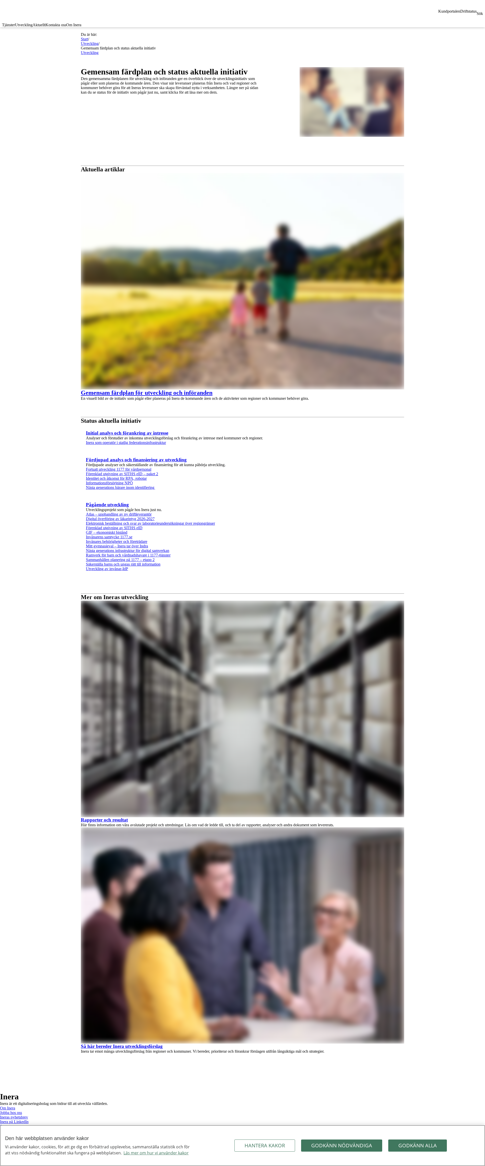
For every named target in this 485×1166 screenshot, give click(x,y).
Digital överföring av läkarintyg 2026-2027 (120, 519)
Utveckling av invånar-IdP (107, 569)
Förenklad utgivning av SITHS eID (114, 528)
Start (84, 39)
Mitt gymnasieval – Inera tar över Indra (117, 546)
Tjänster (8, 25)
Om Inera (73, 25)
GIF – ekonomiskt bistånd (106, 532)
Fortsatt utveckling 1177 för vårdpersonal (118, 469)
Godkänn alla (417, 1145)
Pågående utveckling (107, 504)
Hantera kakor (265, 1145)
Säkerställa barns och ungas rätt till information (123, 564)
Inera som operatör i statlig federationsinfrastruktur (126, 442)
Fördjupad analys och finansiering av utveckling (136, 459)
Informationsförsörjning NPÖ (109, 483)
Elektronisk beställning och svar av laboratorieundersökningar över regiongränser (150, 523)
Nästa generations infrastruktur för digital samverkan (127, 550)
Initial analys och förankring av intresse (127, 433)
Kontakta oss (55, 25)
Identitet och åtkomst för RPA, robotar (116, 478)
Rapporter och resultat (104, 820)
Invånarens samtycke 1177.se (109, 537)
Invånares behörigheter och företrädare (116, 541)
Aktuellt (39, 25)
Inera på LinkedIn (14, 1122)
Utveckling (24, 25)
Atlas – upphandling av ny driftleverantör (119, 514)
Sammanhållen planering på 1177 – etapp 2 (120, 560)
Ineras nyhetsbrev (14, 1117)
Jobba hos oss (11, 1112)
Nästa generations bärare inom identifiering (120, 487)
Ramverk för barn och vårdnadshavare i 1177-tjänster (128, 555)
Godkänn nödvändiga (341, 1145)
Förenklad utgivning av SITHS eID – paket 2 (122, 474)
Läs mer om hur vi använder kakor (156, 1153)
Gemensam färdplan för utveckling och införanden (146, 392)
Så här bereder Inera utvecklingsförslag (122, 1046)
